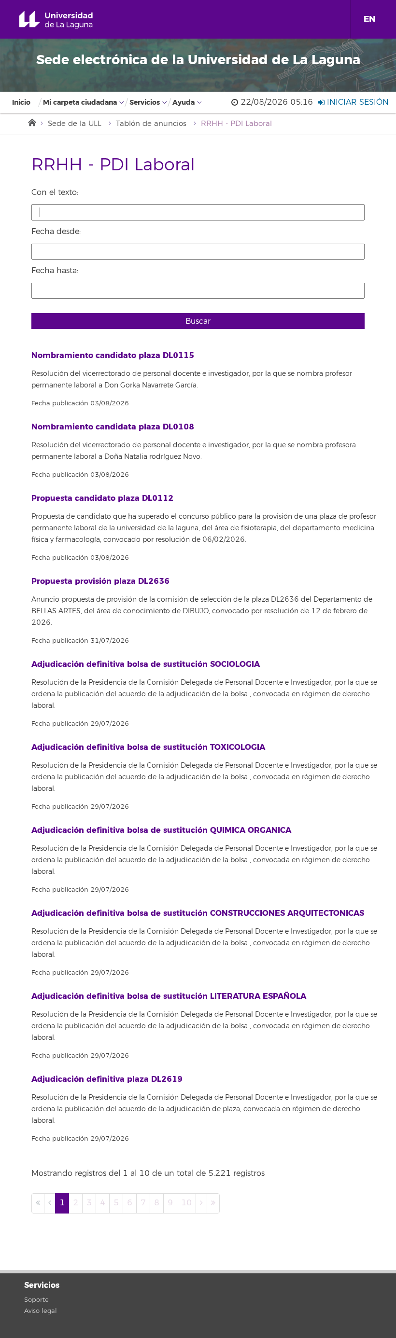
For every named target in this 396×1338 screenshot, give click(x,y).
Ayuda (183, 102)
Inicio (21, 102)
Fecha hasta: (54, 271)
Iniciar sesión (357, 102)
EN (369, 19)
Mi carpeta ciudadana (80, 102)
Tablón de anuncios (151, 123)
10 (186, 1203)
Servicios (144, 102)
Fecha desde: (56, 231)
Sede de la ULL (74, 123)
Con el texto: (54, 192)
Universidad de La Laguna (67, 20)
